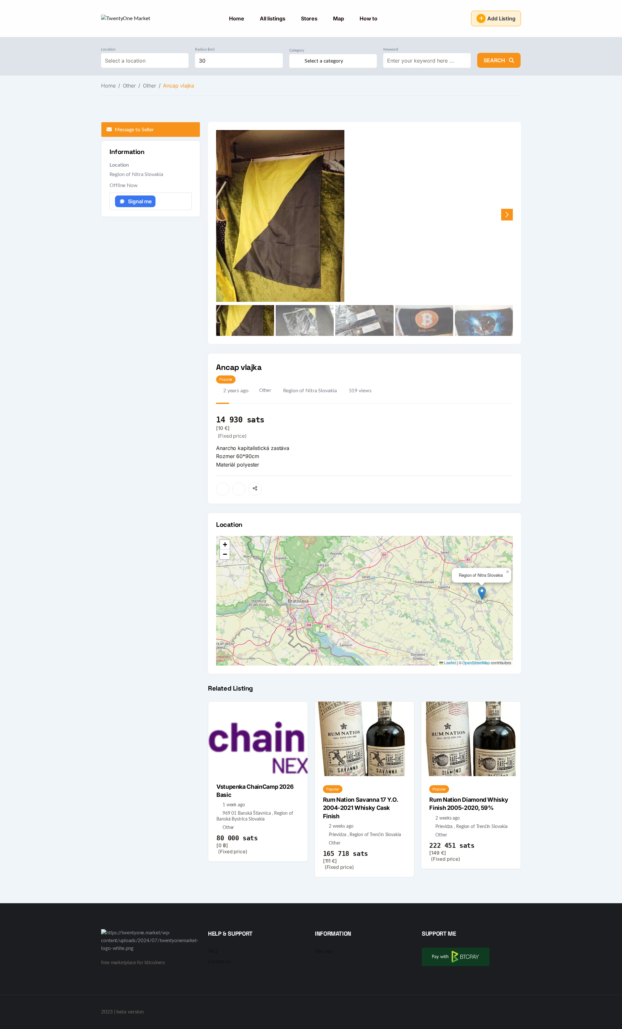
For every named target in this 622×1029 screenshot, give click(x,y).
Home (236, 18)
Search (495, 60)
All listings (272, 18)
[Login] (461, 18)
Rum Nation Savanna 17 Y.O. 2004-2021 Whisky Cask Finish (360, 807)
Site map (324, 951)
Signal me (140, 201)
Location (108, 49)
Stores (309, 18)
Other (129, 85)
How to (368, 18)
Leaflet (449, 662)
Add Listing (501, 18)
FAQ (212, 951)
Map (338, 18)
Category (296, 50)
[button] (507, 214)
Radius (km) (204, 49)
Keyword (390, 49)
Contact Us (219, 961)
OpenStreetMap (476, 662)
